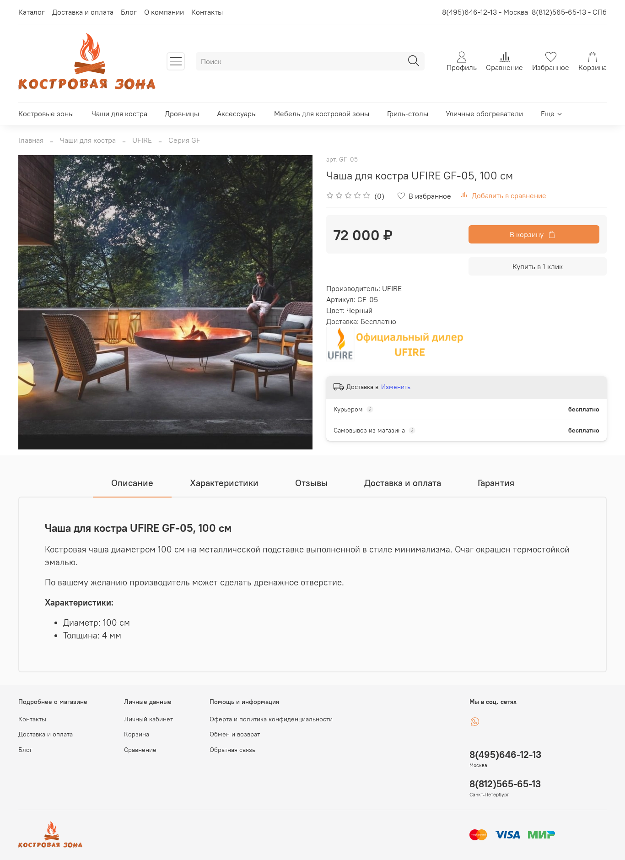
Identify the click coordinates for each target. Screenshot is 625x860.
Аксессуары (237, 113)
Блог (129, 11)
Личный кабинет (148, 719)
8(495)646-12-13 (505, 754)
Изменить (395, 387)
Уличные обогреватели (484, 113)
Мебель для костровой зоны (321, 113)
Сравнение (140, 750)
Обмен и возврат (235, 734)
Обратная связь (232, 750)
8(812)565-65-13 (505, 784)
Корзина (136, 734)
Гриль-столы (407, 113)
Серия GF (184, 140)
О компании (164, 11)
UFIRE (142, 140)
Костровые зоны (46, 113)
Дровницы (182, 113)
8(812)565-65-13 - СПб (569, 11)
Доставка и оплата (82, 11)
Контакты (207, 11)
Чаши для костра (119, 113)
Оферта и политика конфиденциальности (271, 719)
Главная (30, 140)
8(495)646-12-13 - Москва (485, 11)
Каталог (31, 11)
